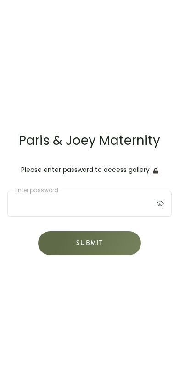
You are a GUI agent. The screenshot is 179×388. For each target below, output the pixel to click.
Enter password (36, 191)
